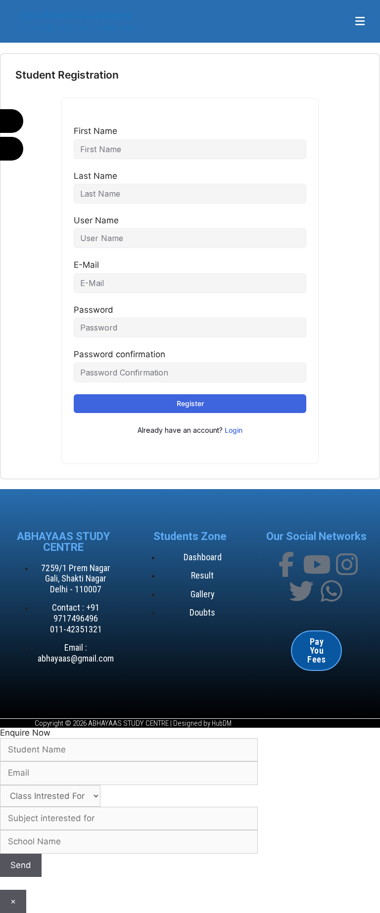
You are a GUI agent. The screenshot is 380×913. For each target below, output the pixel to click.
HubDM (222, 723)
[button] (360, 21)
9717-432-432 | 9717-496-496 (76, 28)
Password (93, 310)
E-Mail (86, 265)
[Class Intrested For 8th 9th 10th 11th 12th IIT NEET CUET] (190, 807)
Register (190, 403)
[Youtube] (316, 564)
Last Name (95, 176)
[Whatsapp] (331, 591)
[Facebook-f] (286, 564)
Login (233, 430)
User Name (96, 220)
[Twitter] (301, 591)
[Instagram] (346, 564)
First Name (95, 131)
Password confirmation (119, 354)
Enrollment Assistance (76, 15)
